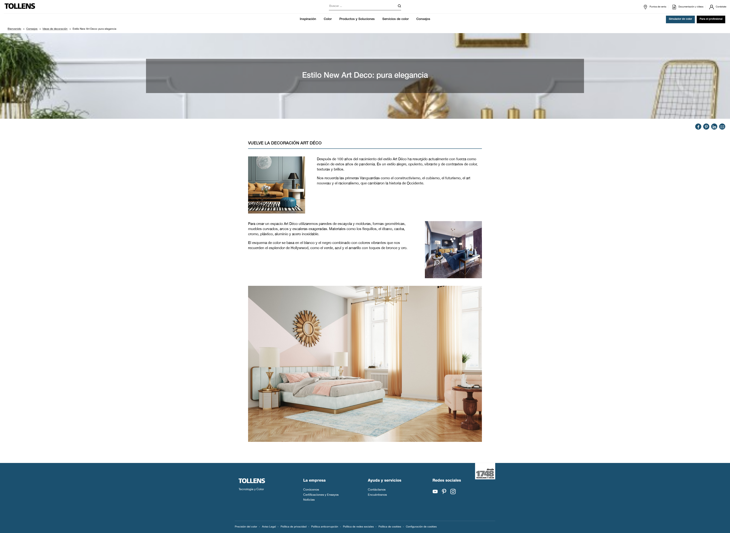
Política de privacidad (293, 526)
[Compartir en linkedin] (714, 126)
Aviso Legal (269, 526)
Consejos (423, 19)
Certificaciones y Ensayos (321, 494)
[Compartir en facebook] (698, 126)
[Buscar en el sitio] (399, 6)
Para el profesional (711, 19)
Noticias (309, 499)
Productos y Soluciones (357, 19)
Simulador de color (680, 19)
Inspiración (308, 19)
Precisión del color (246, 526)
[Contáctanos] (722, 126)
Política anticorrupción (324, 526)
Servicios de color (395, 19)
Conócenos (311, 489)
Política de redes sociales (358, 526)
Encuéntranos (377, 494)
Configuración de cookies (421, 526)
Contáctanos (377, 489)
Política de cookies (389, 526)
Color (328, 19)
